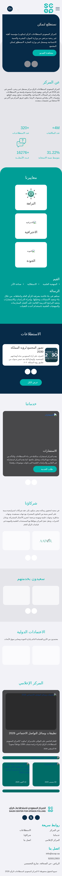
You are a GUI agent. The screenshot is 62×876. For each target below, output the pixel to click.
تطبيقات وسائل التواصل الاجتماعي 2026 (32, 733)
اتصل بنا (27, 840)
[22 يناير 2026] (31, 757)
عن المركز (55, 830)
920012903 (54, 858)
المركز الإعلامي (52, 840)
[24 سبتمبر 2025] (31, 791)
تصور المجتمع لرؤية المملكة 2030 (27, 349)
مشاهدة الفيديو (46, 53)
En (10, 8)
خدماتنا (56, 835)
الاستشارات (50, 450)
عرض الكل (33, 382)
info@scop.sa (53, 853)
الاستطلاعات (25, 830)
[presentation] (34, 64)
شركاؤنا (27, 835)
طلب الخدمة (47, 469)
